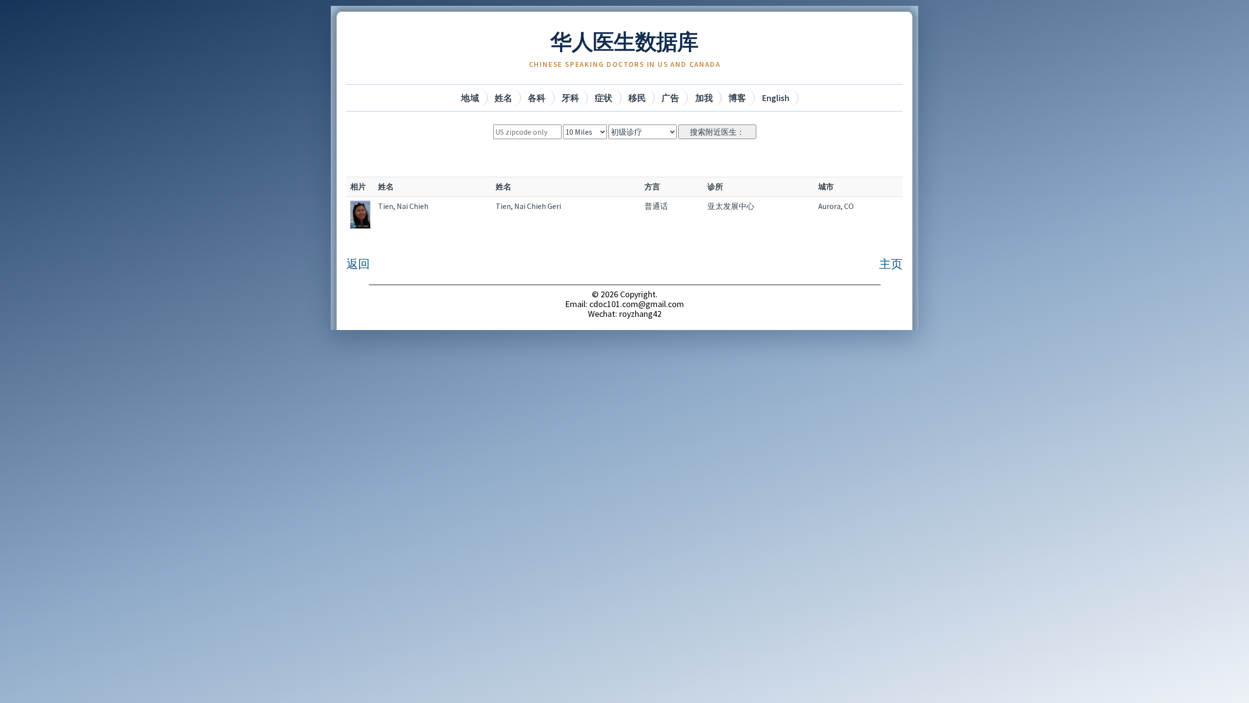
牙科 (570, 97)
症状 (603, 97)
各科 (536, 97)
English (776, 97)
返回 (358, 263)
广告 (670, 97)
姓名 (503, 97)
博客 (737, 97)
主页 (891, 263)
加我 (704, 97)
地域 (470, 97)
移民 (637, 97)
